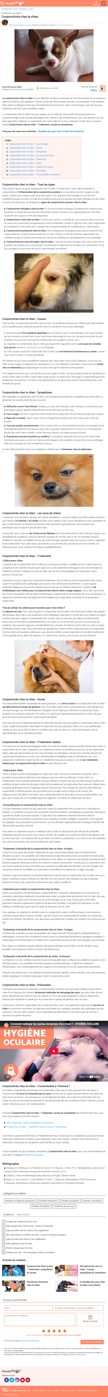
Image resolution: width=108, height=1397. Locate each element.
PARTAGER (96, 5)
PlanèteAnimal (7, 9)
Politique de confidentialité (87, 1391)
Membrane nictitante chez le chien (37, 1284)
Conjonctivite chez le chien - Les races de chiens (31, 155)
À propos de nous (39, 1391)
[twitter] (11, 1380)
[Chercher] (104, 3)
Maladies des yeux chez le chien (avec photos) (61, 131)
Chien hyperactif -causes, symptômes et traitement (29, 1123)
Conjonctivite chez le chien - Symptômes (28, 152)
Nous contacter (53, 1391)
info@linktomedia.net (77, 1354)
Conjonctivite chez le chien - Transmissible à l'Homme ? (35, 175)
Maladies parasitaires (70, 1201)
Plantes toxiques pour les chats (19, 1248)
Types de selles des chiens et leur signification (25, 1239)
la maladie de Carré (33, 347)
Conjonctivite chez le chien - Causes (26, 148)
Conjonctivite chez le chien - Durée (25, 163)
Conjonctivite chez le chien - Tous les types (29, 144)
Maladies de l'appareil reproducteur (20, 1201)
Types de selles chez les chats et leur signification (27, 1230)
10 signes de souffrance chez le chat (21, 1221)
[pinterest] (27, 1380)
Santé (15, 9)
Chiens (93, 90)
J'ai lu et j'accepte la (23, 1341)
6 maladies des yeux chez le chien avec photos (92, 1284)
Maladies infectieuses (48, 1201)
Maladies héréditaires (41, 1206)
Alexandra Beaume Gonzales (21, 25)
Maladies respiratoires (92, 1201)
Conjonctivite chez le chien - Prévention (27, 171)
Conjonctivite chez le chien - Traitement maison (31, 167)
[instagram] (17, 1380)
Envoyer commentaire (92, 1342)
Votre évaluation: (34, 1335)
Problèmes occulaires (26, 9)
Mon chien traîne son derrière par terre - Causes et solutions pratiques (36, 1235)
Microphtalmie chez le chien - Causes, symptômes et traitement (93, 1270)
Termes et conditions (68, 1391)
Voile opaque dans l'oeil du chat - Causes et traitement (29, 1226)
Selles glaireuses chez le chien (19, 1243)
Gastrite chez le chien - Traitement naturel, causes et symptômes (36, 1127)
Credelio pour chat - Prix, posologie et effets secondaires (30, 1252)
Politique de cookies (11, 1395)
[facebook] (6, 1380)
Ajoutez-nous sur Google (49, 88)
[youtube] (22, 1380)
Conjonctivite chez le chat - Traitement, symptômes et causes (40, 1270)
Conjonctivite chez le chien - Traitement (27, 159)
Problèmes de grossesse (64, 1206)
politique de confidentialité (29, 1340)
